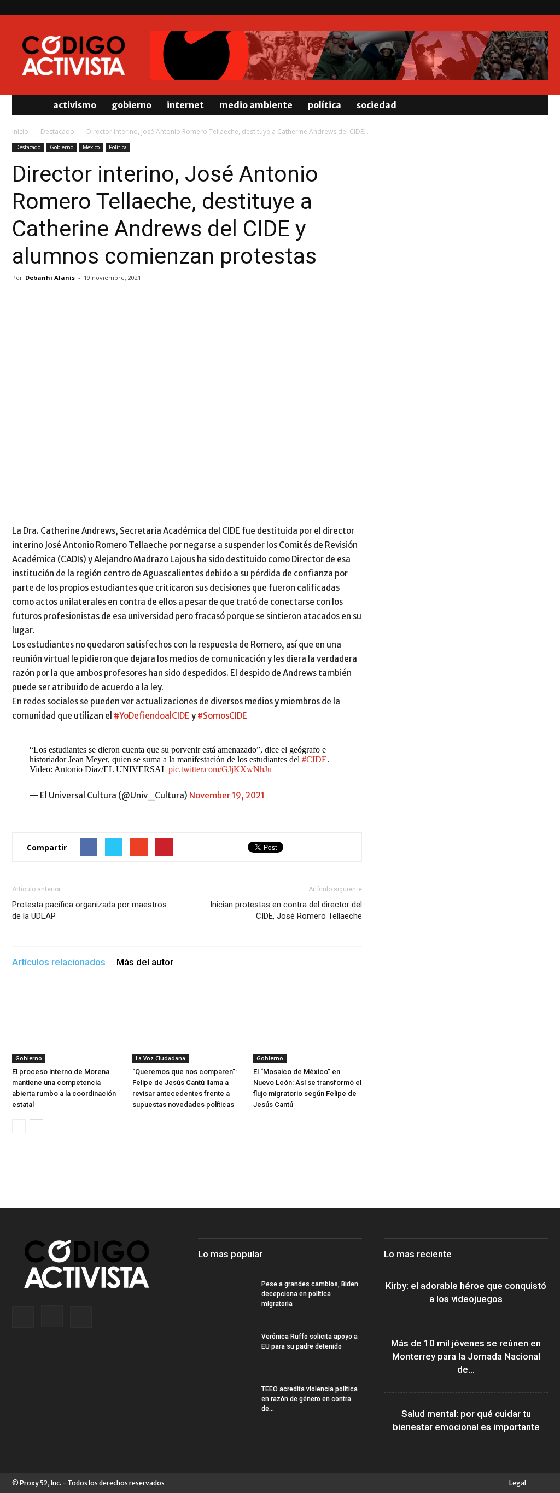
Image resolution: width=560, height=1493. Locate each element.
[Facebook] (503, 7)
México (91, 147)
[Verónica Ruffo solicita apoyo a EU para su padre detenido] (225, 1351)
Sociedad (376, 105)
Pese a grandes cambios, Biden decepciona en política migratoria (309, 1294)
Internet (185, 105)
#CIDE (314, 759)
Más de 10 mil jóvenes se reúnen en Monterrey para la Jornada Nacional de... (466, 1356)
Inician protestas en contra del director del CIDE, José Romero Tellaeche (286, 910)
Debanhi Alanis (50, 277)
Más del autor (144, 962)
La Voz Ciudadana (160, 1058)
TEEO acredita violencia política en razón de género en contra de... (309, 1399)
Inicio (20, 131)
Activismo (74, 105)
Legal (517, 1483)
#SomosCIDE (222, 715)
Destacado (57, 131)
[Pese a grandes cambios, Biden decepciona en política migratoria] (225, 1298)
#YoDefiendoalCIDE (152, 715)
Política (324, 105)
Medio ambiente (256, 105)
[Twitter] (540, 7)
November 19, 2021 (227, 795)
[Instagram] (522, 7)
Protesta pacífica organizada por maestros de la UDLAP (89, 910)
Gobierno (131, 105)
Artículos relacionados (59, 962)
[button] (535, 105)
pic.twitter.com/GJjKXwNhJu (220, 769)
